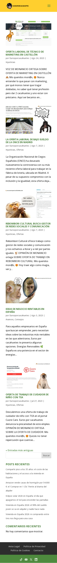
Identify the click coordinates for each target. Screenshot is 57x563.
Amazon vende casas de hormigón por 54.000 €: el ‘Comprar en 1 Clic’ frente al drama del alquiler (28, 486)
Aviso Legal (14, 546)
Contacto (38, 550)
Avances (10, 319)
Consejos (19, 319)
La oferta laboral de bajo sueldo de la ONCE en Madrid (27, 141)
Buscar (46, 455)
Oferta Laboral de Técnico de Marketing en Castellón (25, 53)
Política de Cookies (20, 550)
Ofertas (20, 149)
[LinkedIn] (36, 559)
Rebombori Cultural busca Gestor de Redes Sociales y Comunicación (28, 225)
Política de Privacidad (34, 546)
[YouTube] (26, 559)
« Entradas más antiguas (19, 450)
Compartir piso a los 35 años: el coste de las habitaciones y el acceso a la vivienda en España (27, 473)
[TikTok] (21, 559)
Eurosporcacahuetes (19, 58)
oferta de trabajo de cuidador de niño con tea (27, 396)
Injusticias (10, 62)
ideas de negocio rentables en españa (25, 310)
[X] (31, 559)
